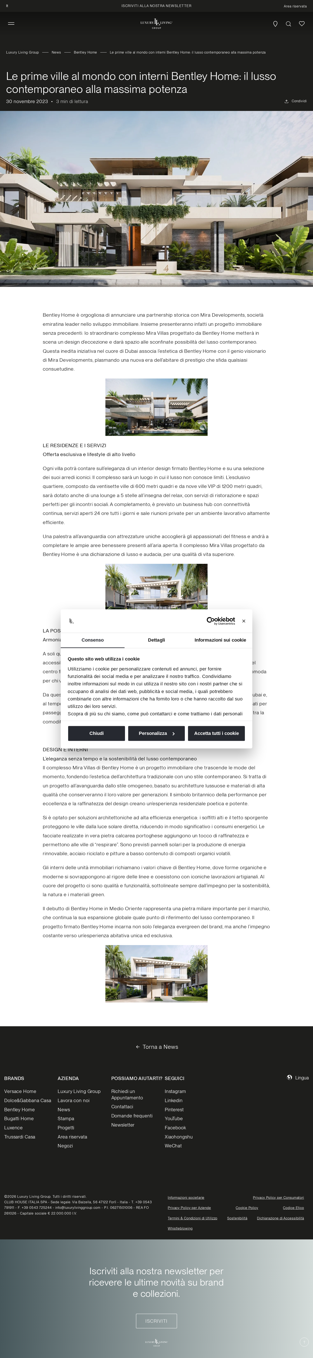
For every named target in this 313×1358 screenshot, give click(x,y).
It (7, 6)
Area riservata (72, 1137)
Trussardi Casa (19, 1137)
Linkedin (174, 1100)
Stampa (66, 1118)
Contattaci (122, 1106)
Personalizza (153, 733)
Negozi (65, 1145)
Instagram (175, 1091)
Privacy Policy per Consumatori (278, 1198)
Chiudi (96, 733)
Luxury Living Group (22, 52)
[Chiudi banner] (243, 620)
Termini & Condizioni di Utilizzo (192, 1218)
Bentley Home (85, 52)
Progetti (66, 1127)
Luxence (13, 1127)
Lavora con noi (73, 1100)
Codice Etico (293, 1208)
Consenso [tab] (93, 640)
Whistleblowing (180, 1228)
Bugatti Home (19, 1118)
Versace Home (20, 1091)
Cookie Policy (247, 1208)
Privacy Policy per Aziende (189, 1208)
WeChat (173, 1145)
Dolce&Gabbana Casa (27, 1100)
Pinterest (174, 1109)
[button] (11, 24)
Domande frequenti (132, 1115)
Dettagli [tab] (156, 640)
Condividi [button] (299, 101)
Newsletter (123, 1125)
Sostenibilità (237, 1218)
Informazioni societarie (186, 1198)
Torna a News (160, 1046)
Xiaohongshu (179, 1137)
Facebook (175, 1127)
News (56, 52)
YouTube (174, 1118)
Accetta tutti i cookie (216, 733)
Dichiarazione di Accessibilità (280, 1218)
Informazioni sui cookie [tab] (220, 640)
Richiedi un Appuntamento (127, 1094)
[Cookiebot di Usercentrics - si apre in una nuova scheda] (216, 621)
